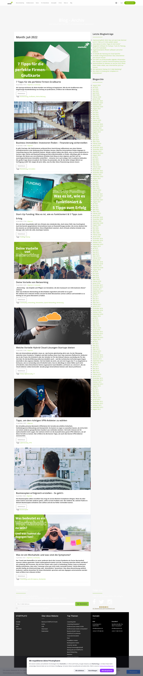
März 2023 (96, 165)
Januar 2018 (96, 283)
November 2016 (98, 310)
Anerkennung (24, 96)
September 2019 (98, 244)
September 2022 (98, 176)
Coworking (23, 579)
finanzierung (24, 169)
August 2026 (97, 85)
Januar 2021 (96, 215)
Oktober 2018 (97, 266)
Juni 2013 (95, 390)
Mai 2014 (96, 368)
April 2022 (96, 186)
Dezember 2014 (98, 355)
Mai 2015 (96, 345)
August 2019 (97, 246)
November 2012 (98, 403)
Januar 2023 (96, 169)
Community (37, 85)
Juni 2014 (95, 366)
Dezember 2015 (98, 332)
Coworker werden (72, 645)
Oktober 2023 (97, 151)
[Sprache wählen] (117, 3)
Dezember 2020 (98, 217)
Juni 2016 (95, 320)
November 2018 (98, 264)
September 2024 (98, 130)
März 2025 (96, 118)
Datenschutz (46, 607)
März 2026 (96, 95)
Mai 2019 (96, 252)
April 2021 (96, 209)
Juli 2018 (95, 271)
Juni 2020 (95, 227)
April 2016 (96, 324)
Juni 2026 (95, 89)
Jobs (17, 626)
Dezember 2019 (98, 238)
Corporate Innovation (73, 636)
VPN (30, 443)
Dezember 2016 (98, 308)
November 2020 (98, 219)
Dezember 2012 (98, 401)
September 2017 (98, 291)
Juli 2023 (95, 157)
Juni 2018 (95, 273)
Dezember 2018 (98, 262)
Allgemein (30, 85)
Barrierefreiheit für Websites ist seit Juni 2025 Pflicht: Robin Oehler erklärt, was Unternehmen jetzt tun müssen (109, 65)
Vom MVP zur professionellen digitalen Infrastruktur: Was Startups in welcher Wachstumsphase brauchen (109, 60)
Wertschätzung (40, 96)
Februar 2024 (97, 143)
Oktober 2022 (97, 174)
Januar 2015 (96, 353)
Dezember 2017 (98, 285)
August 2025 (97, 108)
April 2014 (96, 370)
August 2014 (97, 363)
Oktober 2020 (97, 221)
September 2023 (98, 153)
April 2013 (96, 394)
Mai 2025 (96, 114)
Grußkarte (32, 96)
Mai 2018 (96, 275)
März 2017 (96, 302)
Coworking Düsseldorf (73, 624)
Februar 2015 (97, 351)
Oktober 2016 (97, 312)
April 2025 (96, 116)
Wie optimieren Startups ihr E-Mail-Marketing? (107, 69)
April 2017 (96, 301)
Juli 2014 (95, 365)
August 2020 (97, 225)
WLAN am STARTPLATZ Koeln (49, 622)
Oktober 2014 (97, 359)
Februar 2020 (97, 235)
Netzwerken (39, 302)
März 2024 (96, 141)
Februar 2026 (97, 97)
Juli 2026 (95, 87)
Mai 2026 (96, 91)
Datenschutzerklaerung (106, 666)
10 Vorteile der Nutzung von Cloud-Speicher (106, 54)
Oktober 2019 (97, 242)
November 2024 (98, 126)
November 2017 (98, 287)
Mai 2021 (96, 207)
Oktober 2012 (97, 405)
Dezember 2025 (98, 101)
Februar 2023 (97, 167)
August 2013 (97, 386)
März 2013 (96, 396)
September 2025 (98, 107)
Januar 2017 (96, 306)
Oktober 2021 (97, 198)
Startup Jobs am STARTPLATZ (75, 650)
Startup (28, 237)
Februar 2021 (97, 213)
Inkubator (69, 654)
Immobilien (31, 169)
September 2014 (98, 361)
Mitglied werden (130, 2)
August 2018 (97, 269)
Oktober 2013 (97, 382)
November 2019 (98, 240)
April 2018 (96, 277)
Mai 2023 (96, 161)
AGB (43, 626)
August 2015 (97, 339)
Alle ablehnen (79, 670)
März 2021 (96, 211)
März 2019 (96, 256)
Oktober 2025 (97, 105)
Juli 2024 (95, 134)
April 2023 (96, 163)
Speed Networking (50, 302)
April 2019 (96, 254)
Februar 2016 (97, 328)
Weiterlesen (21, 93)
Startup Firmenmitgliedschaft (75, 647)
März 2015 (96, 349)
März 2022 (96, 188)
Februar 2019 (97, 258)
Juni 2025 (95, 112)
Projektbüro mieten (72, 640)
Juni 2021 (95, 205)
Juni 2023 (95, 159)
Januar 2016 (96, 330)
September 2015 (98, 337)
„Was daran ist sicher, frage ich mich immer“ (107, 44)
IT (34, 374)
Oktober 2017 (97, 289)
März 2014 (96, 372)
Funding (22, 237)
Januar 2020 (96, 237)
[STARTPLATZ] (10, 3)
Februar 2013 (97, 398)
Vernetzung (60, 302)
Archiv (43, 624)
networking (31, 302)
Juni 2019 (95, 250)
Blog (71, 2)
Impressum (45, 629)
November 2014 (98, 357)
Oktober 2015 (97, 335)
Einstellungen (92, 670)
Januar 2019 (96, 260)
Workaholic (42, 579)
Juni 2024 (95, 136)
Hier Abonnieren (82, 604)
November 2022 (98, 173)
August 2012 (97, 409)
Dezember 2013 (98, 378)
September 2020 (98, 223)
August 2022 (97, 178)
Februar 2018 (97, 281)
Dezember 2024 (98, 124)
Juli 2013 (95, 388)
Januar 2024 (96, 145)
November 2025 (98, 103)
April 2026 (96, 93)
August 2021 (97, 202)
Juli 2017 (95, 295)
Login (121, 2)
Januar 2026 (96, 99)
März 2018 (96, 279)
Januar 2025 (96, 122)
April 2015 (96, 347)
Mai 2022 (96, 184)
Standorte (18, 629)
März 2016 (96, 326)
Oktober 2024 (97, 128)
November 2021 (98, 196)
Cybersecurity (28, 374)
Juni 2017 (95, 297)
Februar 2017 (97, 304)
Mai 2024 (96, 138)
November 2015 (98, 334)
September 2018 (98, 268)
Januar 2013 (96, 399)
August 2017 (97, 293)
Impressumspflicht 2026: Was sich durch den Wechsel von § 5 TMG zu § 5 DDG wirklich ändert (109, 41)
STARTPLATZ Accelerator (74, 633)
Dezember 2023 (98, 147)
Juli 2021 (95, 204)
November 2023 (98, 149)
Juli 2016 (95, 318)
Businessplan (24, 509)
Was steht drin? (19, 600)
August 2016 (97, 316)
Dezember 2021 (98, 194)
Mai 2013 (96, 392)
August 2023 (97, 155)
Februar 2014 (97, 374)
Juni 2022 (95, 182)
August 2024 (97, 132)
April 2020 (96, 231)
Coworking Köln (71, 622)
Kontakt (18, 622)
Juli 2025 (95, 110)
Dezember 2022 (98, 171)
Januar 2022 (96, 192)
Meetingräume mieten (73, 643)
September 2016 (98, 314)
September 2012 (98, 407)
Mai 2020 (96, 229)
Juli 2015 (95, 341)
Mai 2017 (96, 299)
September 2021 (98, 200)
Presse (18, 624)
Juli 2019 (95, 248)
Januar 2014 (96, 376)
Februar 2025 (97, 120)
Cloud (21, 374)
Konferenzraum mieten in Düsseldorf (77, 629)
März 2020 (96, 233)
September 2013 (98, 384)
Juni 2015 (95, 343)
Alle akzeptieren (107, 670)
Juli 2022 (95, 180)
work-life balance (32, 579)
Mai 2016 (96, 322)
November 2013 (98, 380)
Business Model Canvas (73, 631)
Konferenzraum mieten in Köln (75, 626)
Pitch (68, 638)
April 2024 (96, 140)
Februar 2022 (97, 190)
